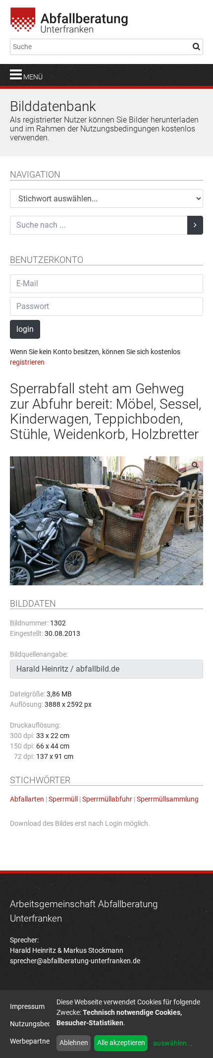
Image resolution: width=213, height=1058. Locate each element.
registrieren (27, 362)
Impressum (27, 1006)
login (25, 329)
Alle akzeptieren (121, 1043)
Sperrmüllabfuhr (107, 799)
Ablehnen (73, 1043)
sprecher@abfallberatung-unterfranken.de (75, 961)
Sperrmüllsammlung (168, 799)
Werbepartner (31, 1041)
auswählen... (173, 1043)
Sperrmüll (63, 799)
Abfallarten (27, 799)
